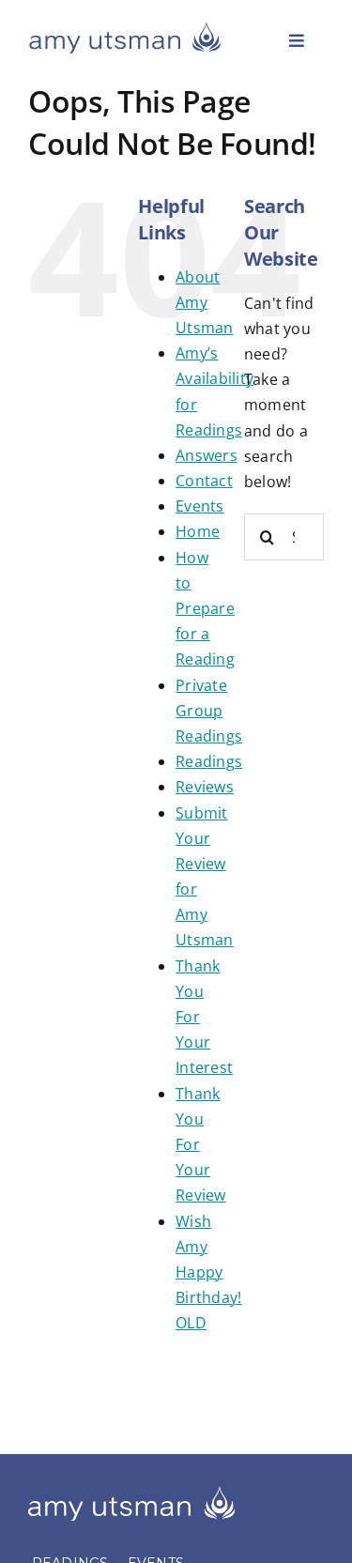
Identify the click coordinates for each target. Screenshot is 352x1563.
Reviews (205, 786)
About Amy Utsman (204, 302)
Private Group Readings (209, 710)
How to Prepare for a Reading (205, 608)
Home (198, 531)
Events (199, 506)
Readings (209, 761)
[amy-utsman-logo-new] (125, 28)
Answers (206, 455)
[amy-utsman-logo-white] (131, 1493)
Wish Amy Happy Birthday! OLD (208, 1272)
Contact (204, 480)
